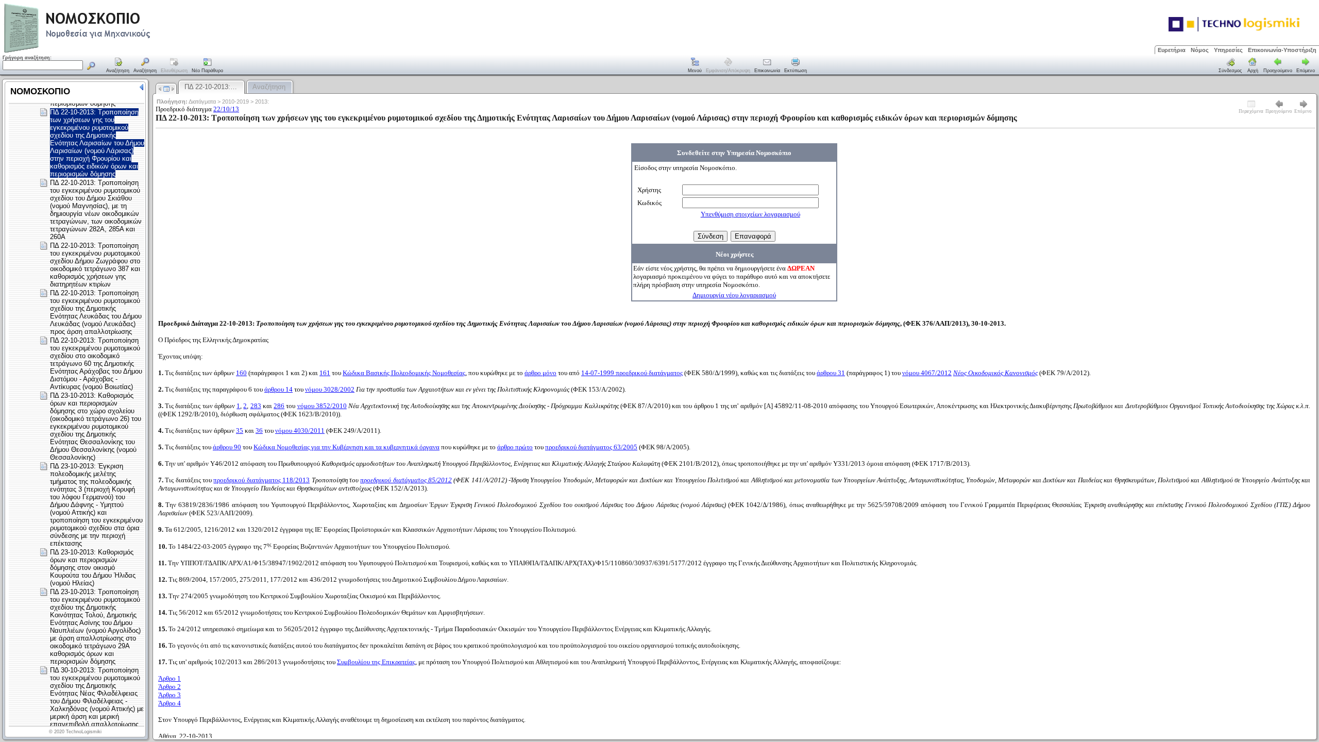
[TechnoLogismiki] (117, 51)
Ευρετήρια (1172, 50)
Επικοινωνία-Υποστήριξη (1282, 50)
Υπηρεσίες (1228, 50)
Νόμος (1200, 50)
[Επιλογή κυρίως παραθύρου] (118, 66)
